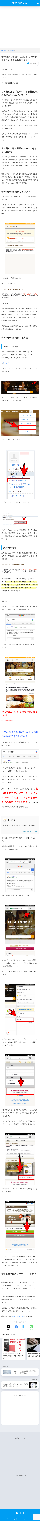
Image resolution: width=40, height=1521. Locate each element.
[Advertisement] (20, 27)
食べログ (6, 363)
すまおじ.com (20, 2)
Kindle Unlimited (17, 1316)
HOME (21, 1513)
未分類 (13, 1334)
